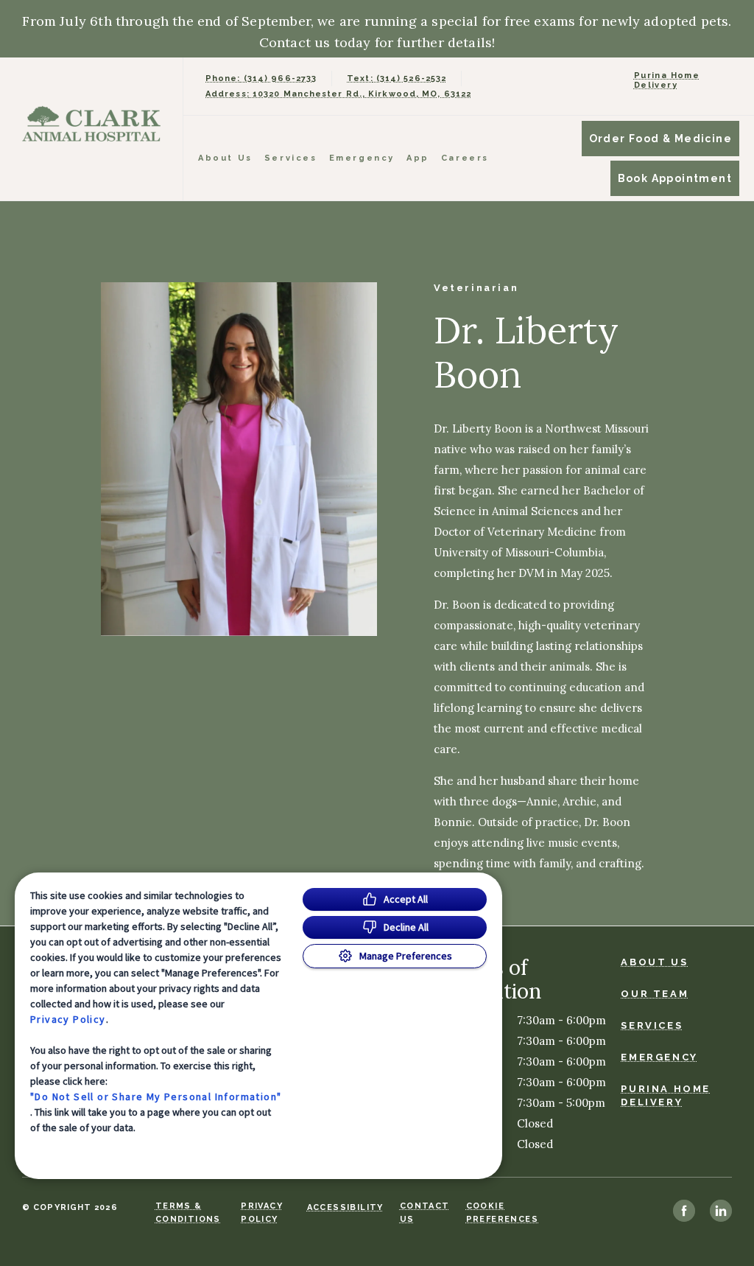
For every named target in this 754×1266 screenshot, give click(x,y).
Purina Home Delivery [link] (667, 80)
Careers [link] (465, 158)
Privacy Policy (68, 1019)
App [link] (417, 158)
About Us (225, 158)
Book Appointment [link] (675, 178)
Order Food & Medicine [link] (660, 138)
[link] (95, 126)
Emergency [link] (362, 158)
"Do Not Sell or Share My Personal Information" (155, 1096)
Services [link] (290, 158)
